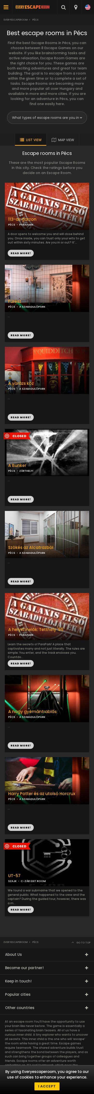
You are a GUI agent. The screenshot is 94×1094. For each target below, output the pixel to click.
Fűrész (14, 301)
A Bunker (17, 465)
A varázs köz (21, 383)
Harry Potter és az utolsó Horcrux (41, 793)
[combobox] (75, 7)
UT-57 (14, 875)
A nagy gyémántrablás (32, 711)
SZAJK (12, 881)
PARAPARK (26, 635)
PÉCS (11, 307)
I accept (47, 1086)
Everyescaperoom (16, 20)
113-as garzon (22, 219)
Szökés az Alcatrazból (30, 547)
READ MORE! (21, 335)
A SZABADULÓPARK (32, 307)
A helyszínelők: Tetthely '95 (35, 629)
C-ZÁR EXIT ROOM (33, 881)
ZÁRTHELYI (26, 471)
